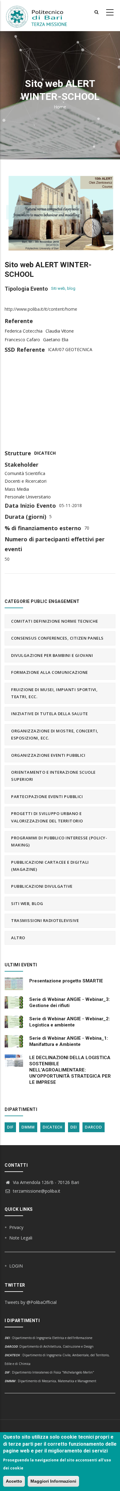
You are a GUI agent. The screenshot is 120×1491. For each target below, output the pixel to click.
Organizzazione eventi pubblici (48, 755)
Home (60, 107)
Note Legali (20, 1238)
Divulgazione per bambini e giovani (52, 655)
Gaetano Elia (55, 339)
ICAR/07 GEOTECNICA (70, 349)
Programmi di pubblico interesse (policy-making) (59, 841)
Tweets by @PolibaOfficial (31, 1302)
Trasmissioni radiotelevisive (45, 920)
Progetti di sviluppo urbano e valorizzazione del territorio (47, 817)
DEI (73, 1127)
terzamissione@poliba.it (36, 1191)
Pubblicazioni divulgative (42, 886)
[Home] (40, 15)
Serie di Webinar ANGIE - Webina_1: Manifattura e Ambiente (68, 1041)
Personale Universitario (28, 497)
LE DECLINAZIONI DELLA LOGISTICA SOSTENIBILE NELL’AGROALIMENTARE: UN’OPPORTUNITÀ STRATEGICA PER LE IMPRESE (70, 1070)
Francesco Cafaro (22, 339)
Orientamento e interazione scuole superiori (53, 775)
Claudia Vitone (60, 331)
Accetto (14, 1481)
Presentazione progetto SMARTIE (66, 981)
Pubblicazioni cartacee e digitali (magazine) (50, 865)
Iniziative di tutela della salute (49, 713)
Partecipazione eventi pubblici (47, 796)
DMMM (28, 1127)
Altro (18, 937)
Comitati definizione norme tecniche (54, 621)
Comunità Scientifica (25, 473)
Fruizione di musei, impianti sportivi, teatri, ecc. (54, 693)
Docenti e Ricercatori (25, 481)
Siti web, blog (63, 288)
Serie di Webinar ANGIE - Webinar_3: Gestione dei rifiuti (69, 1002)
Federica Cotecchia (23, 331)
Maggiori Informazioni (53, 1481)
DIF (10, 1127)
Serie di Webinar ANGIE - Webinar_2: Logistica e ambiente (69, 1022)
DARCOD (93, 1127)
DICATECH (45, 453)
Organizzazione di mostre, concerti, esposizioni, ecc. (54, 734)
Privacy (16, 1227)
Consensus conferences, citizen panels (57, 638)
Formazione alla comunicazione (49, 672)
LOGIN (16, 1266)
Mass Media (17, 489)
